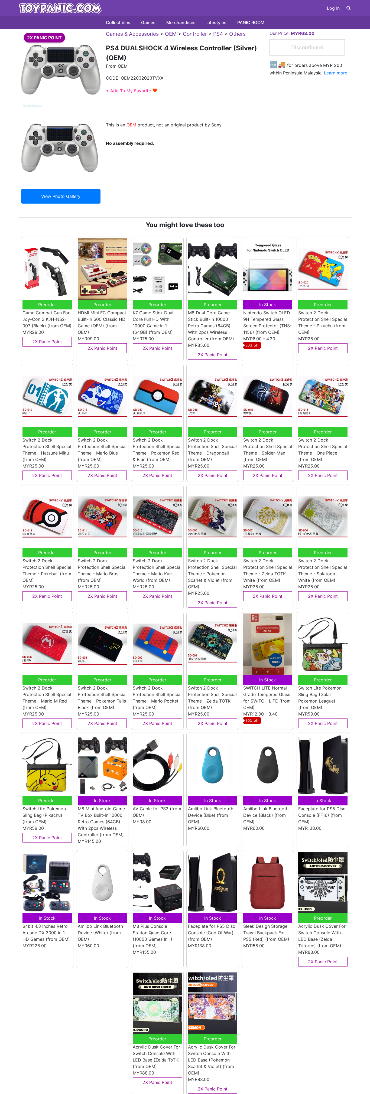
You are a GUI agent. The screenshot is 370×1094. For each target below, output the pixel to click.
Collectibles (118, 22)
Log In (333, 8)
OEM (171, 34)
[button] (348, 8)
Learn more (335, 73)
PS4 (218, 34)
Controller (195, 34)
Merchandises (181, 22)
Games (148, 22)
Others (237, 34)
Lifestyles (216, 22)
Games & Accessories (132, 34)
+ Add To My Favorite (132, 90)
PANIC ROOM (250, 22)
